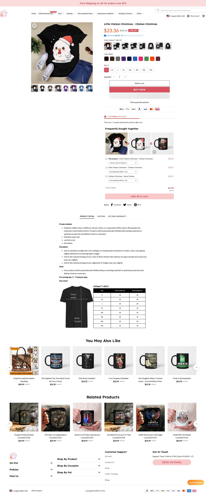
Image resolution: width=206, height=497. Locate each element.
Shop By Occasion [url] (68, 465)
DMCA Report (37, 491)
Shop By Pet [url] (64, 472)
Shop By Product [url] (67, 459)
